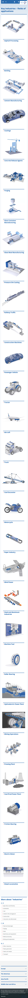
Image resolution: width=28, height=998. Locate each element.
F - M (2, 923)
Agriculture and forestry (9, 905)
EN (6, 1)
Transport (5, 954)
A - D (2, 903)
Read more (3, 996)
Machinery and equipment (9, 934)
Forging (5, 928)
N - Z (2, 943)
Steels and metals (7, 951)
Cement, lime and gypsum (9, 913)
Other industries (7, 946)
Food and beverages (8, 926)
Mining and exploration (9, 939)
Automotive (6, 908)
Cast (4, 911)
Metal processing (7, 936)
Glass (4, 931)
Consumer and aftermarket (9, 919)
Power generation (7, 949)
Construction (6, 916)
